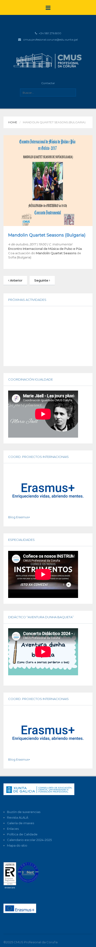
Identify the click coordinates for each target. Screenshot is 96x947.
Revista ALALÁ (17, 817)
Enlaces (13, 828)
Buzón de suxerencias (23, 812)
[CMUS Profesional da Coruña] (48, 60)
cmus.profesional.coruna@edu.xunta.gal (50, 39)
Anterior (15, 280)
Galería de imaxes (20, 823)
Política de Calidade (22, 834)
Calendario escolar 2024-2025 (29, 840)
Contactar (48, 83)
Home (12, 122)
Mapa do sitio (17, 845)
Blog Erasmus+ (19, 517)
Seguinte (41, 280)
